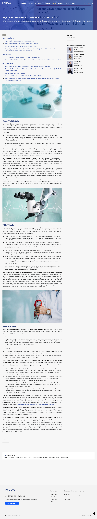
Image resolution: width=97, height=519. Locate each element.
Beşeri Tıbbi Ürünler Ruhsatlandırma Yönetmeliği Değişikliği (20, 41)
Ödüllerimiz (54, 499)
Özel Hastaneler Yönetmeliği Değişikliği (15, 73)
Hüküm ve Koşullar (16, 515)
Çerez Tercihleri (8, 515)
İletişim (73, 3)
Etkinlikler (61, 3)
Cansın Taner (78, 68)
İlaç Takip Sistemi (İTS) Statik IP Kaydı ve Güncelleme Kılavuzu (21, 46)
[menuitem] (23, 3)
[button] (93, 3)
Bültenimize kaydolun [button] (11, 503)
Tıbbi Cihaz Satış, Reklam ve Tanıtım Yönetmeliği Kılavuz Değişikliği (22, 57)
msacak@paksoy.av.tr (78, 58)
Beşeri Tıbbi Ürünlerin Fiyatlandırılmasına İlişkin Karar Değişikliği (21, 43)
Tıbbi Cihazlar (6, 54)
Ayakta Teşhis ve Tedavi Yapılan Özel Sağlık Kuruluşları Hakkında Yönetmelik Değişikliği (27, 66)
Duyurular (47, 3)
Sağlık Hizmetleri (7, 63)
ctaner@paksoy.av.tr (78, 72)
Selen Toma (77, 61)
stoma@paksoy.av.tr (78, 65)
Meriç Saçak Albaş (79, 54)
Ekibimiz (40, 3)
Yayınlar (54, 3)
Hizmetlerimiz (32, 3)
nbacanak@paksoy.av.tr (79, 51)
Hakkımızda (23, 3)
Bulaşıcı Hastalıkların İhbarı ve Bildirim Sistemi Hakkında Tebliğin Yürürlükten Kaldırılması (28, 75)
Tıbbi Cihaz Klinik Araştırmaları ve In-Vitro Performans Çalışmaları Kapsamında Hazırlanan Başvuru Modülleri (33, 59)
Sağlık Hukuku (71, 37)
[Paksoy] (6, 3)
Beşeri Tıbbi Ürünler (8, 38)
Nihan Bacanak (78, 47)
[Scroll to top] (94, 513)
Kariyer (68, 3)
